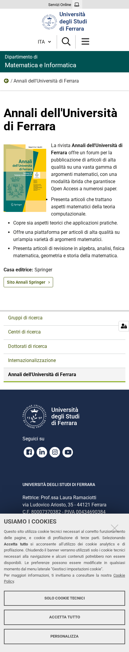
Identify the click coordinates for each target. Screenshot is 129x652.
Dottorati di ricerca (27, 346)
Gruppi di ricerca (25, 318)
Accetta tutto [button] (64, 617)
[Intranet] (77, 5)
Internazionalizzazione (32, 360)
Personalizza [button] (64, 636)
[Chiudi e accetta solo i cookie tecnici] (114, 528)
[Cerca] (66, 42)
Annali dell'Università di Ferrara (42, 374)
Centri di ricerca (24, 332)
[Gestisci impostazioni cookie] (123, 326)
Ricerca (7, 82)
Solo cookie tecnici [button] (64, 598)
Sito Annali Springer (26, 282)
